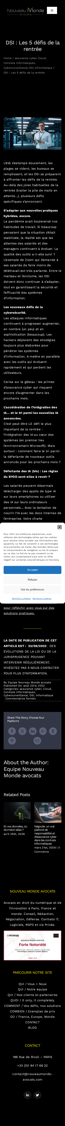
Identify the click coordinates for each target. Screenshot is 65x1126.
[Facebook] (12, 731)
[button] (59, 527)
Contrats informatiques (19, 692)
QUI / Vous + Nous (32, 984)
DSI (32, 695)
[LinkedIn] (33, 731)
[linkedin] (27, 1095)
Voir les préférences (32, 589)
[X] (22, 731)
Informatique (44, 695)
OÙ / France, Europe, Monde (32, 1016)
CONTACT (32, 1022)
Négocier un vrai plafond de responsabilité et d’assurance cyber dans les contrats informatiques (47, 812)
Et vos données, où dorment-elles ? (17, 812)
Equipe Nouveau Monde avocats (29, 682)
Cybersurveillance (16, 695)
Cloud (47, 688)
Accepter (32, 569)
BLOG (32, 1027)
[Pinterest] (12, 740)
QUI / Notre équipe (32, 989)
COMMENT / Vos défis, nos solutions (32, 1006)
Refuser (32, 579)
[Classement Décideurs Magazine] (32, 932)
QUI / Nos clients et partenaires (32, 995)
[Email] (37, 740)
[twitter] (37, 1095)
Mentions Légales (21, 598)
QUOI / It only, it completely (32, 1000)
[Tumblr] (53, 731)
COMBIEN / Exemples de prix (32, 1011)
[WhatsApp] (42, 731)
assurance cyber (31, 688)
